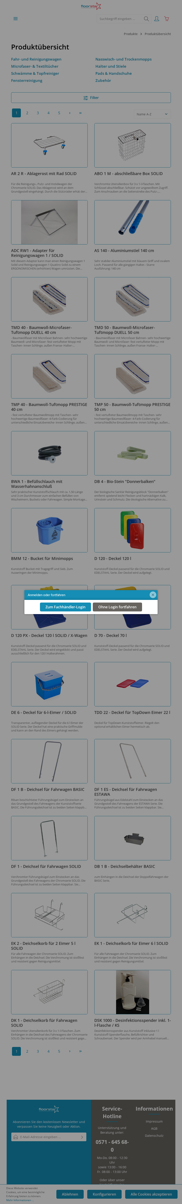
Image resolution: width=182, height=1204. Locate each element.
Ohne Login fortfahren (117, 607)
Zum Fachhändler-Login (65, 607)
